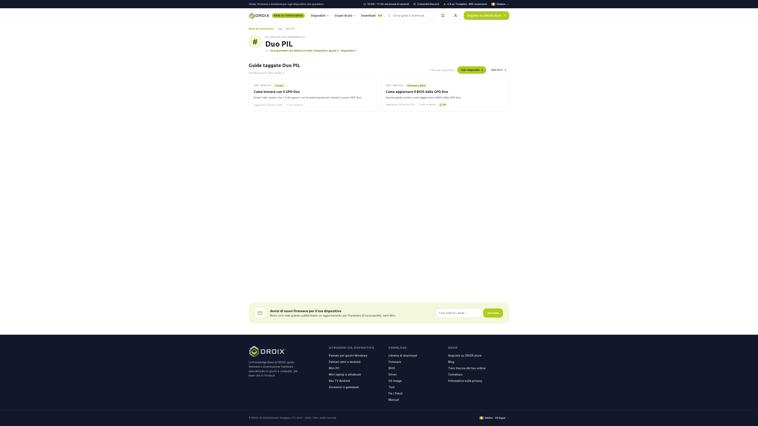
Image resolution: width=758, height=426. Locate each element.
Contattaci (455, 374)
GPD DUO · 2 (498, 69)
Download (371, 15)
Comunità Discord (428, 4)
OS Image (395, 380)
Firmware (394, 361)
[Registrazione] (455, 15)
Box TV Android (339, 380)
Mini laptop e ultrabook (345, 374)
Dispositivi (318, 15)
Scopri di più (343, 15)
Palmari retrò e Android (344, 361)
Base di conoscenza (261, 28)
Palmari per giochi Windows (348, 355)
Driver (392, 374)
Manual (393, 399)
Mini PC (334, 368)
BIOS (391, 368)
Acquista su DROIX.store (484, 15)
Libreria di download (402, 355)
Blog (451, 361)
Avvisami (493, 313)
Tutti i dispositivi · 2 (471, 69)
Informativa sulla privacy (465, 380)
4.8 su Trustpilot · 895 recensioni (467, 4)
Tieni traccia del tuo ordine (467, 368)
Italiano (501, 4)
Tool (391, 387)
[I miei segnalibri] (442, 15)
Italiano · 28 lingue (495, 417)
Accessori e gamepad (344, 387)
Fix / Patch (395, 393)
